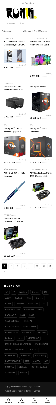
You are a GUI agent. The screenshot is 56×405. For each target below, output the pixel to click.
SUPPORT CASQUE (39, 367)
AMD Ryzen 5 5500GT (39, 86)
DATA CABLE (10, 315)
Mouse (8, 349)
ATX (45, 292)
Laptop (20, 338)
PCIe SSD (33, 349)
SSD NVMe (9, 367)
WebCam (23, 372)
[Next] (4, 271)
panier (47, 403)
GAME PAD (27, 321)
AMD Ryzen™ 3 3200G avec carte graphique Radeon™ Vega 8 (13, 131)
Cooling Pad (33, 303)
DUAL (32, 169)
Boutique (8, 403)
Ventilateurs (10, 372)
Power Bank (8, 38)
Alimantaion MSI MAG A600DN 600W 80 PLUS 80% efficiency (13, 89)
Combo (8, 303)
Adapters (35, 292)
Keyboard (9, 338)
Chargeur (39, 298)
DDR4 (22, 315)
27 (14, 292)
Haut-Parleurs (28, 332)
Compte (21, 403)
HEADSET (42, 332)
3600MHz (23, 292)
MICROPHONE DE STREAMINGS (18, 344)
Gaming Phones (29, 326)
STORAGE (23, 367)
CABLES (18, 298)
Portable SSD (10, 355)
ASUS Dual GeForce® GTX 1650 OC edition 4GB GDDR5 (41, 176)
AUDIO (8, 298)
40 (50, 266)
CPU (31, 38)
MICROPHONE (33, 338)
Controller (20, 303)
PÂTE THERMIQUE (10, 169)
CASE (28, 298)
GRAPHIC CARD (41, 169)
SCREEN (36, 361)
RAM (27, 361)
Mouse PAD (20, 349)
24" (6, 292)
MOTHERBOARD (41, 344)
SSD (46, 361)
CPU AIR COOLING (40, 38)
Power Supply (9, 83)
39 (44, 266)
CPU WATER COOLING (33, 309)
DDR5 (31, 315)
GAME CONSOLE (12, 321)
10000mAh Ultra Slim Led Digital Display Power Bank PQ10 (14, 44)
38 (37, 266)
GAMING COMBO (12, 326)
